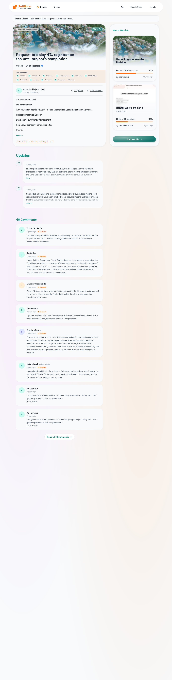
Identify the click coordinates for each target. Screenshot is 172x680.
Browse (57, 7)
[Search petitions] (122, 7)
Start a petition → (134, 139)
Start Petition (136, 7)
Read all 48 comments (59, 437)
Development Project (39, 142)
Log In (153, 7)
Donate (43, 7)
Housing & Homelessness (27, 29)
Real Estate (22, 142)
